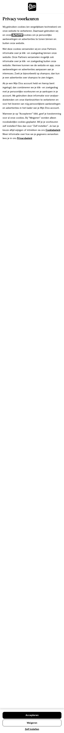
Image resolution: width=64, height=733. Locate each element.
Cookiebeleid (53, 130)
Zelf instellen (32, 729)
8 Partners (17, 35)
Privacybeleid (24, 138)
